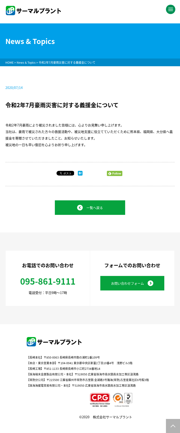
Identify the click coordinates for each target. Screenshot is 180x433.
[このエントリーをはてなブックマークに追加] (80, 174)
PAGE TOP (173, 426)
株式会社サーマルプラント (112, 417)
